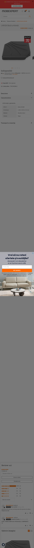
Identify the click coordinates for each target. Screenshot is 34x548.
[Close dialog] (32, 253)
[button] (3, 545)
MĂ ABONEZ (17, 270)
